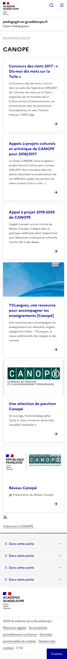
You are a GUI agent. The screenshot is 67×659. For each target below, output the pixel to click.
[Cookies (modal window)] (57, 654)
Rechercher (51, 5)
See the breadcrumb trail (16, 37)
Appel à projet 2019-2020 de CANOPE (32, 214)
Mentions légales (14, 627)
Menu (62, 5)
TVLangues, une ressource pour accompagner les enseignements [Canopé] (32, 310)
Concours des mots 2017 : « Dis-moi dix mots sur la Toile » (33, 71)
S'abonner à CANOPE (18, 526)
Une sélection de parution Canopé (32, 406)
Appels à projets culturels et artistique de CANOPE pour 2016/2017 (32, 149)
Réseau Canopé (23, 488)
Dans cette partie (21, 544)
